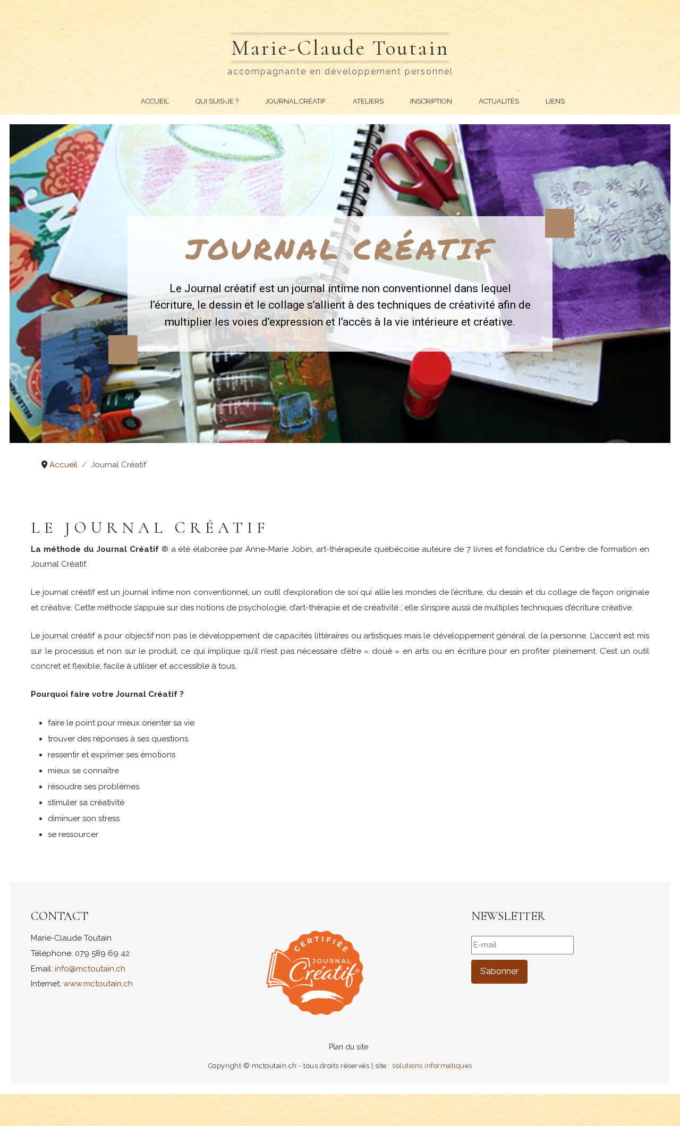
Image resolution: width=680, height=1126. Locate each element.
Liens (555, 101)
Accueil (155, 101)
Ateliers (368, 101)
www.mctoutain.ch (98, 983)
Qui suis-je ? (217, 101)
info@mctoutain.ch (90, 969)
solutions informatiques (432, 1066)
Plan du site (348, 1047)
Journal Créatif (295, 101)
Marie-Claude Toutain (340, 48)
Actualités (499, 101)
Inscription (431, 101)
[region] (340, 283)
